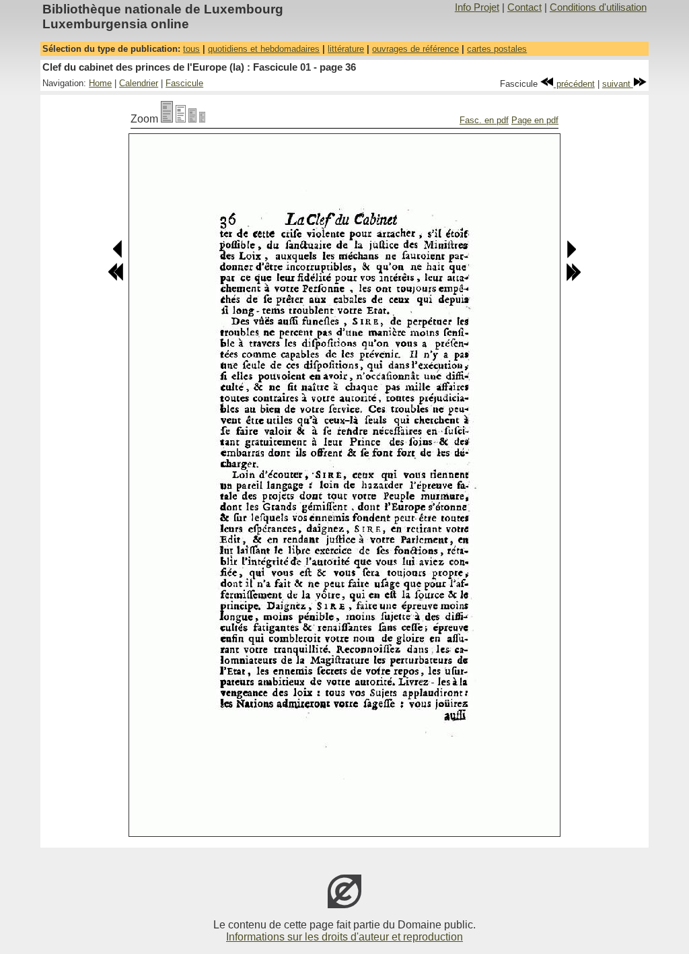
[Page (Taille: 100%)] (167, 119)
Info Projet (477, 7)
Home (100, 83)
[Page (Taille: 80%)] (181, 119)
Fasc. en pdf (484, 120)
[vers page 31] (116, 278)
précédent (574, 84)
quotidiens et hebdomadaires (264, 49)
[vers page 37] (571, 255)
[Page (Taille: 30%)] (202, 119)
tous (191, 49)
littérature (346, 49)
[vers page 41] (573, 278)
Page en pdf (534, 120)
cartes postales (497, 49)
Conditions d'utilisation (598, 7)
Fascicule (184, 83)
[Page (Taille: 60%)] (192, 119)
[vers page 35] (118, 255)
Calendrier (138, 83)
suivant (617, 84)
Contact (524, 7)
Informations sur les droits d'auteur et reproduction (344, 937)
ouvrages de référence (415, 49)
